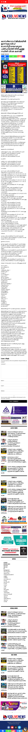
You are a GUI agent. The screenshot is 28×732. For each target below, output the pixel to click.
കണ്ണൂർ (5, 576)
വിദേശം (5, 597)
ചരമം (5, 586)
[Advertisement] (14, 29)
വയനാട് (6, 595)
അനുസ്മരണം (7, 571)
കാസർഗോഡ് (7, 579)
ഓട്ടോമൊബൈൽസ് (9, 574)
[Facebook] (5, 56)
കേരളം (5, 580)
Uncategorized (6, 570)
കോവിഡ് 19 (6, 582)
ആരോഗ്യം (6, 573)
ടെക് (5, 588)
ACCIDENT (5, 562)
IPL (4, 568)
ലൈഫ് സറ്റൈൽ (8, 594)
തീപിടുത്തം (6, 589)
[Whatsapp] (13, 56)
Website (2, 390)
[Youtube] (12, 727)
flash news (6, 565)
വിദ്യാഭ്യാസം (7, 598)
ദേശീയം (6, 591)
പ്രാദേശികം (7, 592)
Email (2, 385)
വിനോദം (6, 600)
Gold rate (5, 567)
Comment (3, 364)
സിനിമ (5, 601)
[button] (2, 706)
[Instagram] (21, 56)
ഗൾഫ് (5, 585)
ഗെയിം (5, 583)
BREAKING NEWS (7, 564)
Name (2, 380)
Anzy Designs (16, 723)
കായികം (6, 577)
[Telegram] (5, 59)
